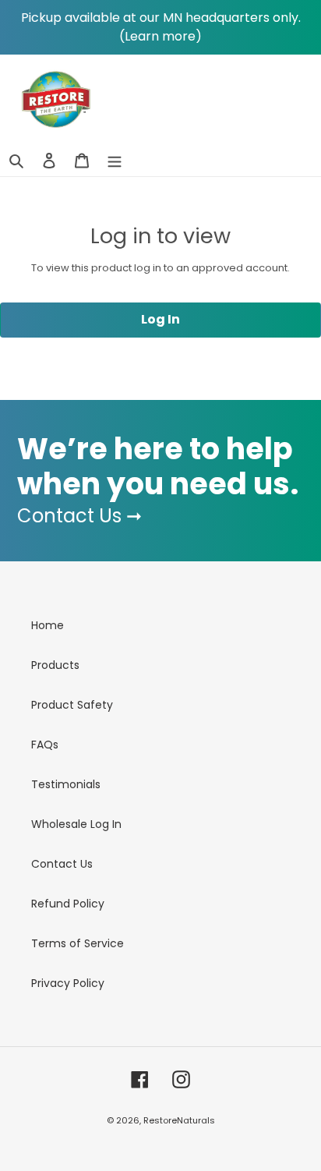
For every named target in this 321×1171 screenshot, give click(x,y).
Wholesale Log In (76, 824)
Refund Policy (67, 903)
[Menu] (114, 160)
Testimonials (66, 784)
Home (47, 625)
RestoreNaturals (179, 1120)
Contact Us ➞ (79, 516)
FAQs (44, 744)
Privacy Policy (67, 983)
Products (55, 665)
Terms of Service (77, 943)
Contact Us (62, 864)
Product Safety (72, 705)
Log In (160, 319)
